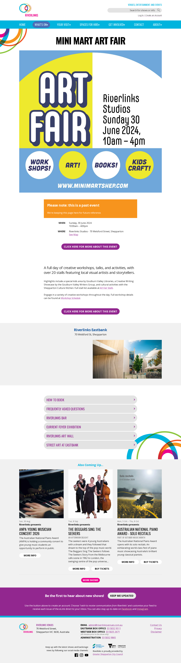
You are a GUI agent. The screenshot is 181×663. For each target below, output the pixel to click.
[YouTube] (86, 654)
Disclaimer (156, 631)
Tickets (104, 569)
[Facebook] (76, 654)
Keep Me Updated (121, 595)
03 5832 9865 (109, 637)
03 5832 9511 (114, 628)
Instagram (142, 609)
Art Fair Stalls (106, 288)
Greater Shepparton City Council (108, 654)
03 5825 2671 (113, 631)
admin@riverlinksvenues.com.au (105, 625)
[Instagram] (81, 654)
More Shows (90, 580)
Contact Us (156, 625)
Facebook (127, 609)
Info (32, 556)
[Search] (159, 10)
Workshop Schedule (70, 298)
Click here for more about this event (90, 246)
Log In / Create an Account (150, 15)
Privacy (158, 628)
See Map (73, 234)
